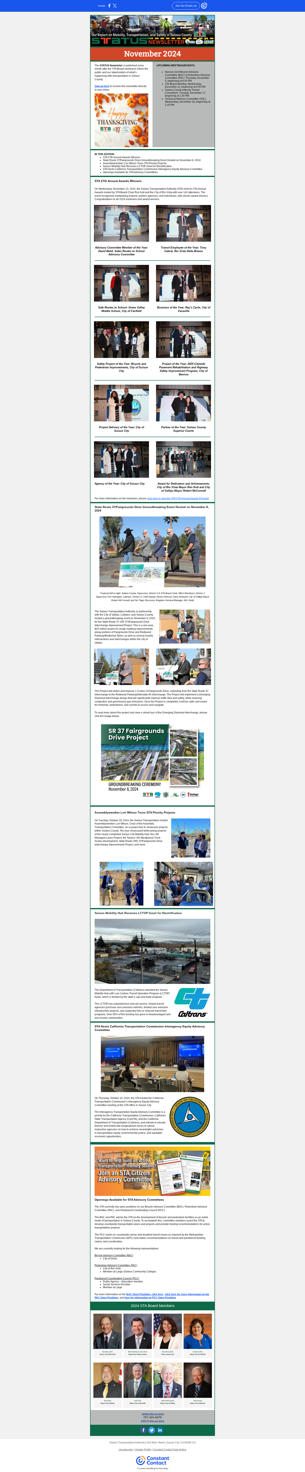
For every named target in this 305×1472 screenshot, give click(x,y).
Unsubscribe (126, 1449)
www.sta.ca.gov (153, 1413)
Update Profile (143, 1449)
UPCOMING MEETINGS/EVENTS (175, 65)
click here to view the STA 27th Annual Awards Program (178, 498)
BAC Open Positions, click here (144, 1294)
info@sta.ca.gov (152, 1420)
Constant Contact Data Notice (169, 1449)
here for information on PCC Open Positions (150, 1297)
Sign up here (102, 86)
